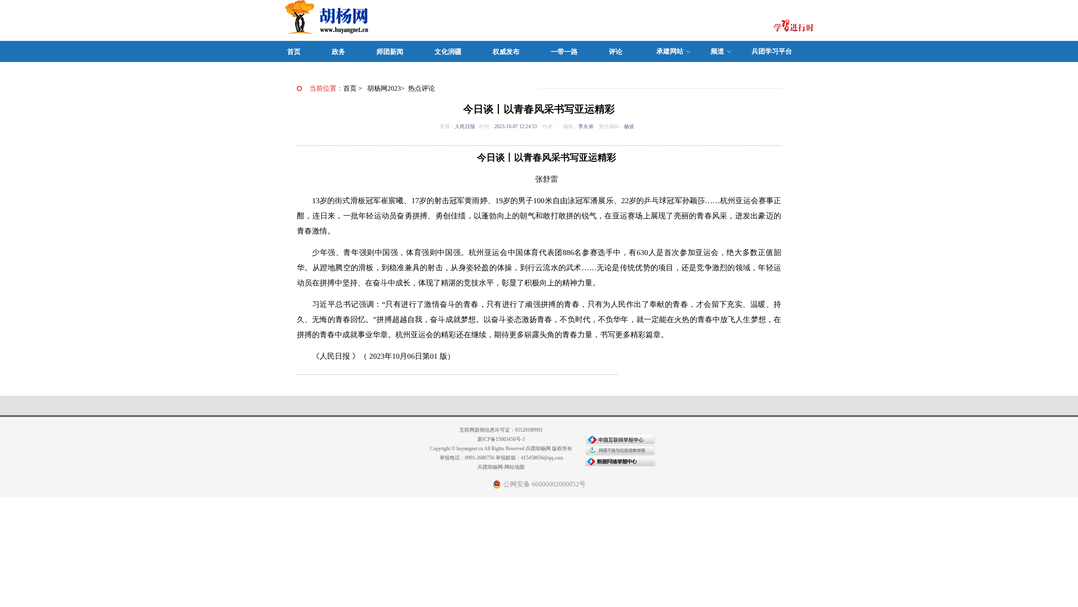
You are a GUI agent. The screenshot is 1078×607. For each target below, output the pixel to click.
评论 (615, 51)
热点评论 (421, 88)
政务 (338, 51)
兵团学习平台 (772, 51)
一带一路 (564, 51)
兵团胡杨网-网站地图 (501, 467)
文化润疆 (448, 51)
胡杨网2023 (384, 88)
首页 (294, 51)
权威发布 (506, 51)
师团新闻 (389, 51)
